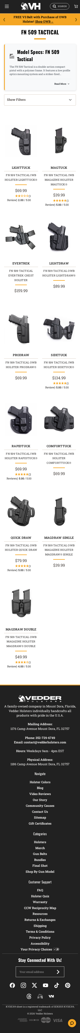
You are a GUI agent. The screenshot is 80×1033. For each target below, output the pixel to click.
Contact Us (40, 812)
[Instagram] (23, 985)
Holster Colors (40, 782)
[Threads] (29, 996)
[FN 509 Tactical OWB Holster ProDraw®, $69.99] (21, 328)
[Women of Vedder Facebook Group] (40, 996)
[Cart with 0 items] (75, 6)
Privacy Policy (40, 937)
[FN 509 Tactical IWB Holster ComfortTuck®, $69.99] (59, 419)
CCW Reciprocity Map (40, 908)
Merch (40, 848)
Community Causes (40, 806)
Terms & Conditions (40, 931)
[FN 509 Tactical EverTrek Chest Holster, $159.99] (21, 236)
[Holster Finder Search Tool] (59, 6)
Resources (40, 914)
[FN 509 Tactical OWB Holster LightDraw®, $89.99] (59, 236)
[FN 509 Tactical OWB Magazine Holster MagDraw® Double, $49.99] (21, 602)
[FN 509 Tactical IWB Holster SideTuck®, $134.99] (59, 328)
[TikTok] (56, 985)
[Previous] (4, 19)
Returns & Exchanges (40, 920)
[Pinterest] (67, 985)
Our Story (40, 800)
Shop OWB (42, 21)
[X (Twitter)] (34, 985)
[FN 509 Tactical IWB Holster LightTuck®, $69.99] (21, 141)
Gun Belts (40, 854)
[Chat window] (72, 1023)
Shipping (40, 926)
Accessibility (40, 943)
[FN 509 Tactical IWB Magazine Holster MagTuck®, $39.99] (59, 141)
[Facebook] (12, 985)
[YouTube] (45, 985)
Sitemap (40, 817)
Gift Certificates (40, 823)
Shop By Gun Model (40, 871)
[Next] (76, 19)
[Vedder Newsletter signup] (58, 971)
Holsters (40, 842)
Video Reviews (40, 794)
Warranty (40, 902)
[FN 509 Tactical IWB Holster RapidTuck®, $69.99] (21, 419)
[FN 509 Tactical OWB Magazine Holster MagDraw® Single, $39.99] (59, 511)
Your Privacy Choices (36, 949)
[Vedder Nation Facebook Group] (51, 996)
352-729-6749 (45, 738)
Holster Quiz (40, 896)
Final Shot (40, 865)
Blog (40, 788)
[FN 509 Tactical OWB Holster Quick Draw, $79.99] (21, 511)
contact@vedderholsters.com (45, 742)
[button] (40, 100)
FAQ (40, 890)
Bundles (40, 860)
